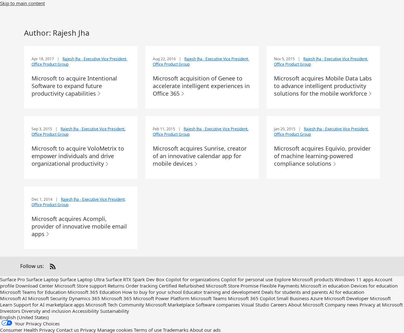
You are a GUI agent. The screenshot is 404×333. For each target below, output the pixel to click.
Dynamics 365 (84, 298)
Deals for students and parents (294, 292)
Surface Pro (12, 279)
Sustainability (114, 311)
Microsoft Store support (80, 285)
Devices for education (374, 285)
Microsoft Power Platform (161, 298)
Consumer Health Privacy (27, 330)
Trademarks (175, 330)
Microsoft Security (48, 298)
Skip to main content (22, 3)
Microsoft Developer (346, 298)
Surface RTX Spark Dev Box (135, 279)
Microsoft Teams (209, 298)
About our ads (205, 330)
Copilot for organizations (193, 279)
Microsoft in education (324, 285)
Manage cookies (115, 330)
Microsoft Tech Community (115, 304)
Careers (278, 304)
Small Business (292, 298)
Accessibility (85, 311)
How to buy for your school (152, 292)
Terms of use (148, 330)
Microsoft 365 (116, 298)
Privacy (88, 330)
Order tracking (141, 285)
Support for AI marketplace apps (49, 304)
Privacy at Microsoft (381, 304)
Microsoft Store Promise (232, 285)
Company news (341, 304)
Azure (316, 298)
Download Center (34, 285)
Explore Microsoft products (303, 279)
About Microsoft (306, 304)
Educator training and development (221, 292)
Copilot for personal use (247, 279)
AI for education (346, 292)
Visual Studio (255, 304)
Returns (116, 285)
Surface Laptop (42, 279)
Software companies (218, 304)
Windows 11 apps (354, 279)
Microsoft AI (13, 298)
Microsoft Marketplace (170, 304)
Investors (10, 311)
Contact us (67, 330)
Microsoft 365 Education (94, 292)
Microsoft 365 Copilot (251, 298)
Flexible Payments (279, 285)
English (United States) (24, 317)
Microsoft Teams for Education (33, 292)
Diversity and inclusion (46, 311)
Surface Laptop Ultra (82, 279)
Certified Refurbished (182, 285)
